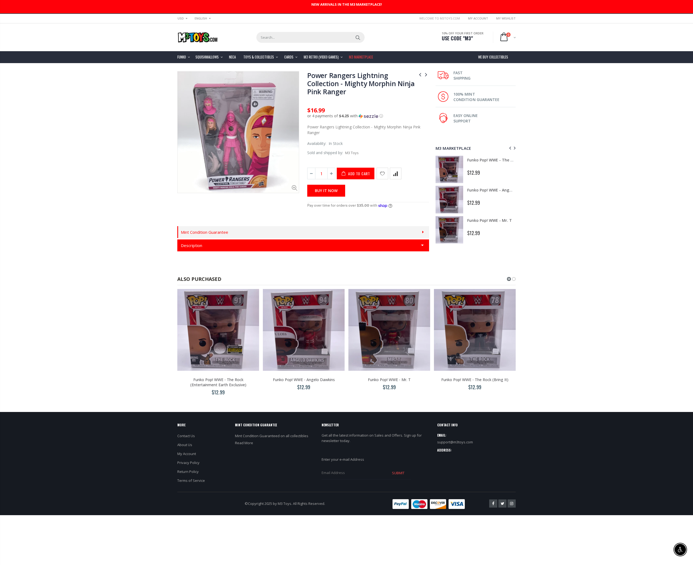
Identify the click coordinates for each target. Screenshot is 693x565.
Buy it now (326, 190)
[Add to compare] (395, 173)
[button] (368, 116)
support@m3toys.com (455, 442)
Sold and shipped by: (325, 152)
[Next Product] (426, 74)
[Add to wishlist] (382, 173)
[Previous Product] (420, 74)
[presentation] (509, 148)
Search (358, 37)
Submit (398, 472)
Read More (244, 442)
